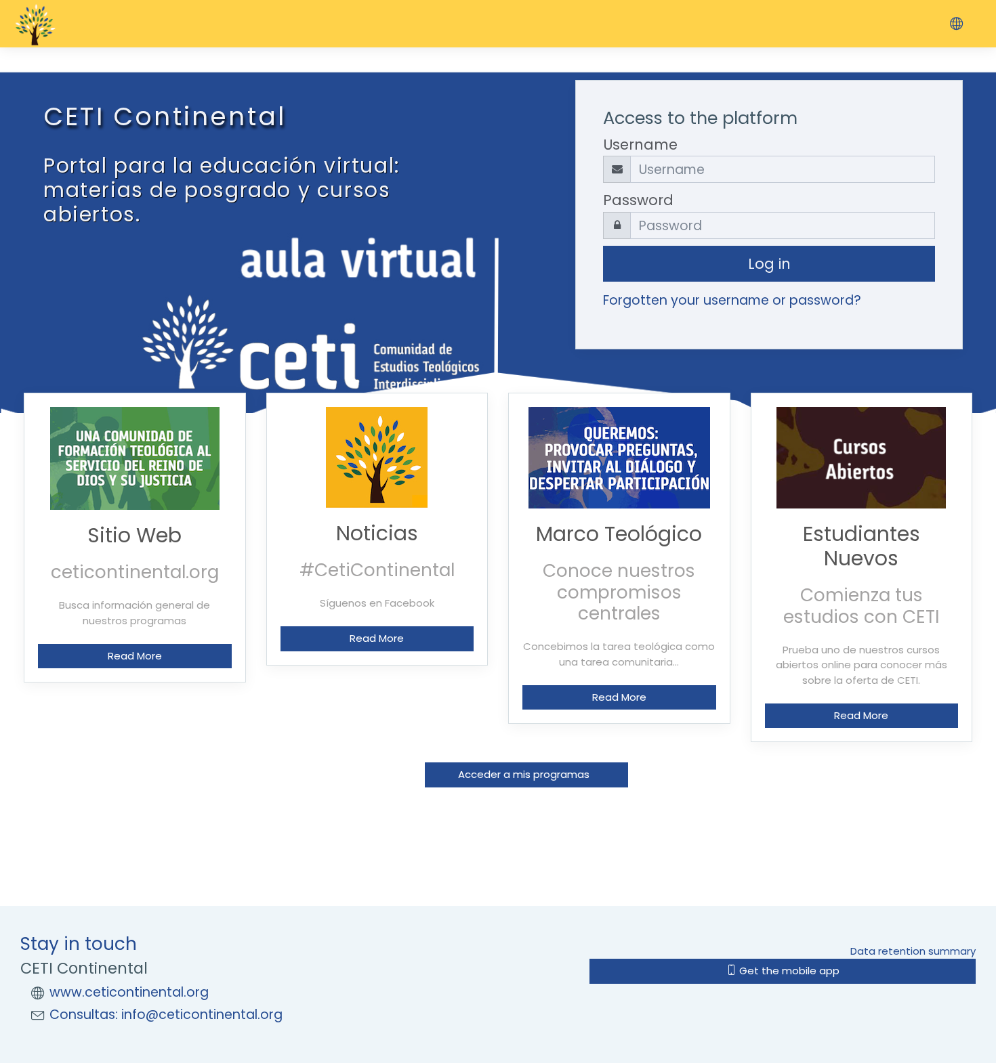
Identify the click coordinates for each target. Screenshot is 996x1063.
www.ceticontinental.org (129, 992)
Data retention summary (913, 951)
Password (638, 200)
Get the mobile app (787, 970)
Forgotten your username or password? (732, 300)
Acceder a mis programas (526, 774)
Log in (769, 264)
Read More (135, 656)
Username (640, 144)
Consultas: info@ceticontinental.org (166, 1014)
